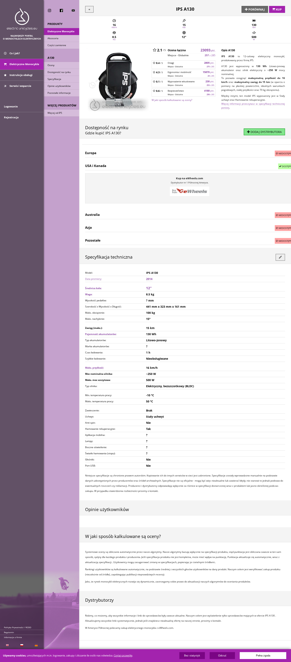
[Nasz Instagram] (49, 10)
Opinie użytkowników (59, 86)
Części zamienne (57, 45)
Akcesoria (53, 38)
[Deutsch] (36, 645)
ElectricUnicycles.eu (22, 19)
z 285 (210, 55)
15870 (208, 72)
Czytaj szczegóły (123, 655)
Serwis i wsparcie (20, 86)
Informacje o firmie (13, 637)
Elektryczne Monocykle (61, 31)
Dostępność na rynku (59, 72)
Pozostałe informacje (59, 93)
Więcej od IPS (55, 113)
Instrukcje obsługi (20, 75)
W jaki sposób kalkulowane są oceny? (172, 99)
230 (209, 81)
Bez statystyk (192, 655)
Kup (278, 9)
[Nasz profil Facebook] (61, 10)
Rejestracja (11, 117)
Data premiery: (93, 278)
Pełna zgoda (263, 655)
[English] (7, 645)
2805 (209, 62)
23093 (208, 50)
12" (149, 288)
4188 (209, 90)
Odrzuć (222, 655)
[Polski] (21, 645)
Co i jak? (14, 53)
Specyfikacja (54, 79)
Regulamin (9, 632)
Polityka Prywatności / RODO (17, 627)
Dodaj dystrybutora (266, 132)
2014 (149, 279)
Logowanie (11, 106)
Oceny (51, 65)
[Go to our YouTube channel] (73, 10)
